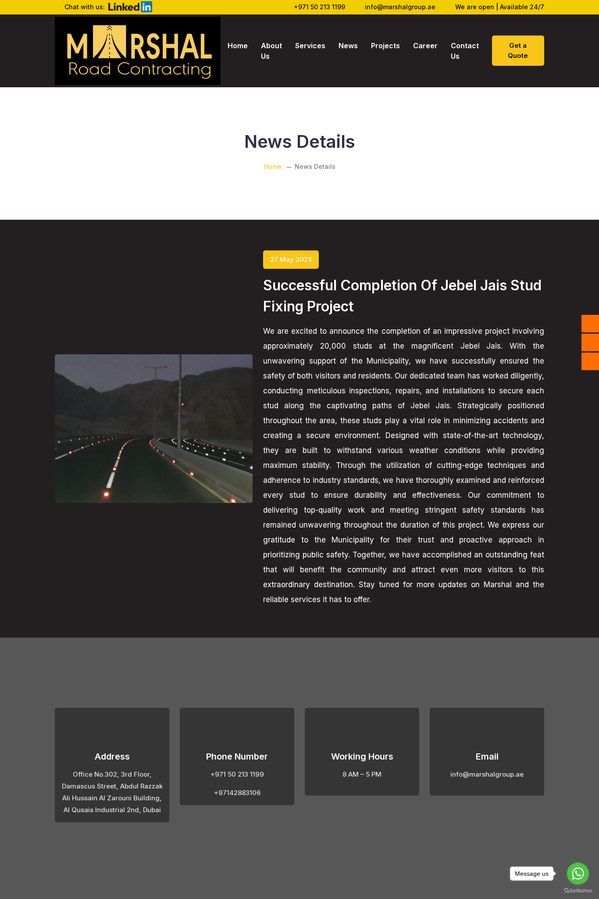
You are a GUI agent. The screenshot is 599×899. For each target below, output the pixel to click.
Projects (385, 45)
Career (425, 45)
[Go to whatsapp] (578, 874)
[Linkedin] (590, 342)
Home (238, 45)
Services (310, 45)
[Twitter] (590, 361)
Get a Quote (518, 50)
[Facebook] (590, 323)
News (348, 45)
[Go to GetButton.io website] (578, 890)
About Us (271, 51)
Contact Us (465, 51)
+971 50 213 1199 (319, 7)
